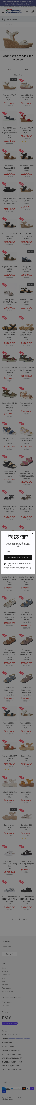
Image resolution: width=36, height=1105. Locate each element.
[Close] (32, 533)
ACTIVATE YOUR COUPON (18, 557)
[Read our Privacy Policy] (30, 568)
